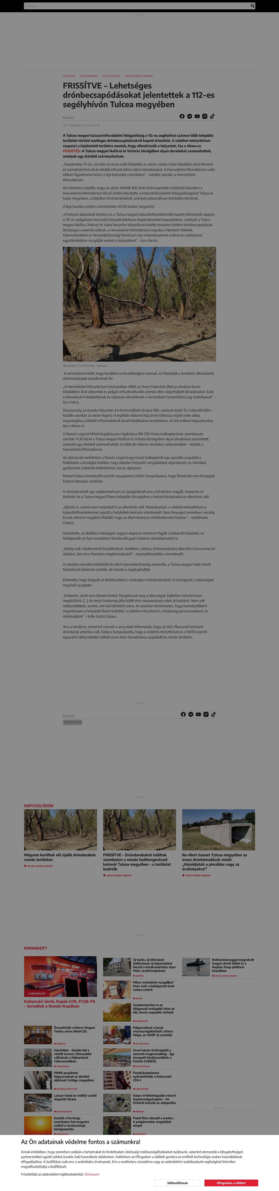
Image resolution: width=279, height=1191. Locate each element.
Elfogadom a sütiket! (231, 1183)
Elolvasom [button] (92, 1174)
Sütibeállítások (177, 1183)
